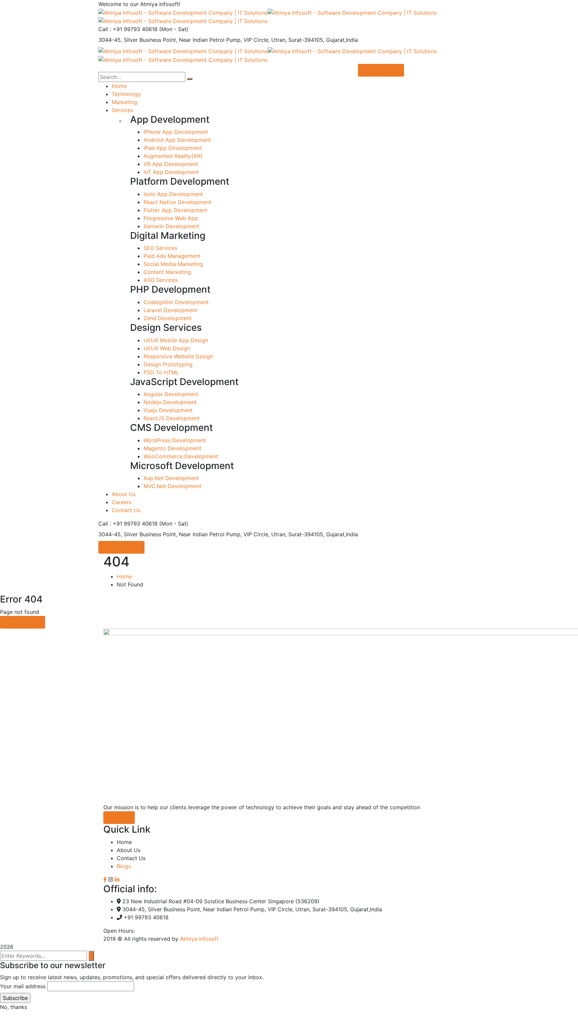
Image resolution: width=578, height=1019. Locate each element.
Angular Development (170, 394)
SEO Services (160, 248)
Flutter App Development (175, 210)
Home (124, 576)
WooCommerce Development (180, 456)
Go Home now (22, 622)
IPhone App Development (175, 131)
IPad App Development (172, 148)
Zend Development (167, 318)
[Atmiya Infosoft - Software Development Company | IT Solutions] (183, 12)
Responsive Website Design (178, 356)
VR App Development (170, 164)
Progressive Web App (170, 218)
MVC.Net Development (172, 486)
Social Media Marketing (173, 264)
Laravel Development (170, 310)
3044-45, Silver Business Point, (137, 39)
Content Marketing (167, 272)
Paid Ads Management (171, 256)
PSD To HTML (161, 372)
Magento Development (172, 448)
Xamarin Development (171, 226)
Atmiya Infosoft (199, 938)
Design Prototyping (168, 364)
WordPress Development (174, 440)
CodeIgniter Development (176, 302)
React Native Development (177, 202)
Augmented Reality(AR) (172, 156)
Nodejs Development (170, 402)
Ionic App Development (173, 194)
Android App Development (177, 139)
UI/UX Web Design (166, 348)
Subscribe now (121, 547)
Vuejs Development (168, 410)
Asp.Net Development (171, 478)
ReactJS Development (171, 418)
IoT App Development (171, 172)
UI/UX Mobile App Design (175, 340)
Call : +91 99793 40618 (128, 29)
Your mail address (22, 986)
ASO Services (160, 280)
